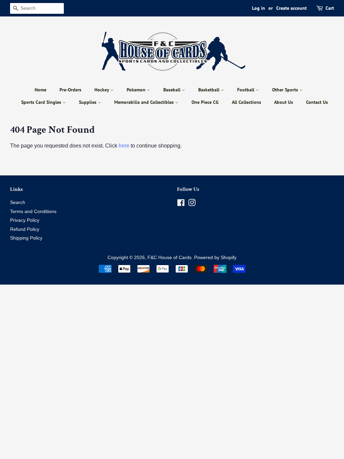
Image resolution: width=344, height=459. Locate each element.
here (124, 146)
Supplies (88, 102)
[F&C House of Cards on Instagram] (192, 204)
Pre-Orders (70, 90)
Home (40, 90)
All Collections (246, 102)
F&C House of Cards (169, 257)
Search (17, 202)
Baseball (172, 90)
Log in (258, 8)
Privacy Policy (24, 220)
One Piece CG (205, 102)
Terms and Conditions (33, 211)
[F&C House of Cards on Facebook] (181, 204)
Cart (330, 8)
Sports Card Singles (41, 102)
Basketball (209, 90)
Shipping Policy (26, 238)
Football (246, 90)
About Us (283, 102)
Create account (291, 8)
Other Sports (285, 90)
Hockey (102, 90)
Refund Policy (24, 229)
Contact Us (317, 102)
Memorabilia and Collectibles (144, 102)
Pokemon (137, 90)
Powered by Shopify (215, 257)
